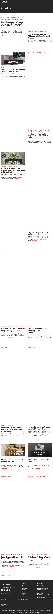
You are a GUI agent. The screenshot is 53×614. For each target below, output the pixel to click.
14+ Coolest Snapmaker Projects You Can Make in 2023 (38, 136)
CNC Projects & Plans (6, 66)
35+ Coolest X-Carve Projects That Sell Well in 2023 (13, 70)
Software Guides (19, 326)
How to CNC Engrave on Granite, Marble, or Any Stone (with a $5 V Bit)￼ (13, 170)
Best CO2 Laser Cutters (41, 592)
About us (2, 601)
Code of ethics (26, 612)
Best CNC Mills (40, 593)
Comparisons (30, 31)
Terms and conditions (11, 610)
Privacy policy (4, 610)
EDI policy (32, 612)
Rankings (47, 230)
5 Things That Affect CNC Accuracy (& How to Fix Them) (38, 330)
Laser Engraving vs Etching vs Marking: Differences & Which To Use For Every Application (12, 25)
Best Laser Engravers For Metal (43, 590)
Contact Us (3, 606)
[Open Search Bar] (49, 2)
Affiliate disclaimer (20, 610)
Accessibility (48, 610)
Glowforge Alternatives (41, 589)
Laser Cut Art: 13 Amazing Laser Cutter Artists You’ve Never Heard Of (12, 429)
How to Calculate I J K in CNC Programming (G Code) (13, 330)
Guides (2, 19)
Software (39, 31)
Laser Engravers (15, 19)
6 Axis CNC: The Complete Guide (38, 461)
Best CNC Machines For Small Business (44, 594)
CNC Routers (14, 66)
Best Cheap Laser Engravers (42, 588)
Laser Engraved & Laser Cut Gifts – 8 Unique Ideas (12, 558)
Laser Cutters (8, 19)
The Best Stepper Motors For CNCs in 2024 (39, 233)
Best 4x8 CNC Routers (41, 597)
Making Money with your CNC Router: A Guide (13, 461)
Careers (2, 605)
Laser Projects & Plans (45, 131)
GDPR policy (32, 610)
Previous (3, 575)
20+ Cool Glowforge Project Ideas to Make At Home (39, 428)
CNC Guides (3, 166)
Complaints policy (20, 612)
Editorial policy (37, 612)
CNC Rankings (38, 230)
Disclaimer (13, 612)
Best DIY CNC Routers (41, 596)
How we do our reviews (5, 604)
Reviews (23, 592)
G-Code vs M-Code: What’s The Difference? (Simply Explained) (39, 559)
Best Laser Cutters (40, 585)
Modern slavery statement (40, 610)
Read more (3, 35)
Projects (3, 67)
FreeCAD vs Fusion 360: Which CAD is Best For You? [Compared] (39, 36)
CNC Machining (10, 166)
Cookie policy (26, 610)
